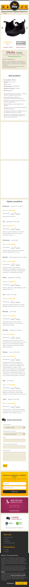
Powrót (5, 13)
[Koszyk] (26, 7)
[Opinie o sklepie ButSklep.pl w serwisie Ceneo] (19, 523)
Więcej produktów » (21, 47)
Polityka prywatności (10, 542)
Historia (7, 539)
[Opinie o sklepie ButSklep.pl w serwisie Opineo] (9, 523)
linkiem (3, 571)
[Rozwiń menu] (3, 7)
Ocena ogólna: (7, 424)
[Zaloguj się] (8, 7)
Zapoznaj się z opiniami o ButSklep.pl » (14, 527)
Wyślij (5, 465)
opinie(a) (6, 47)
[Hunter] (21, 43)
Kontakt (7, 549)
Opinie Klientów (9, 537)
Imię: (4, 437)
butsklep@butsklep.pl (14, 510)
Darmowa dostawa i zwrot (14, 56)
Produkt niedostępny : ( (8, 59)
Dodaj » (11, 47)
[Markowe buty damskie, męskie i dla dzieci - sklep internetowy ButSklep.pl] (14, 6)
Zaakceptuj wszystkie (21, 583)
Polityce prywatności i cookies (18, 575)
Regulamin (7, 541)
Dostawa (7, 551)
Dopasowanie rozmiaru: (9, 431)
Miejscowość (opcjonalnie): (10, 444)
